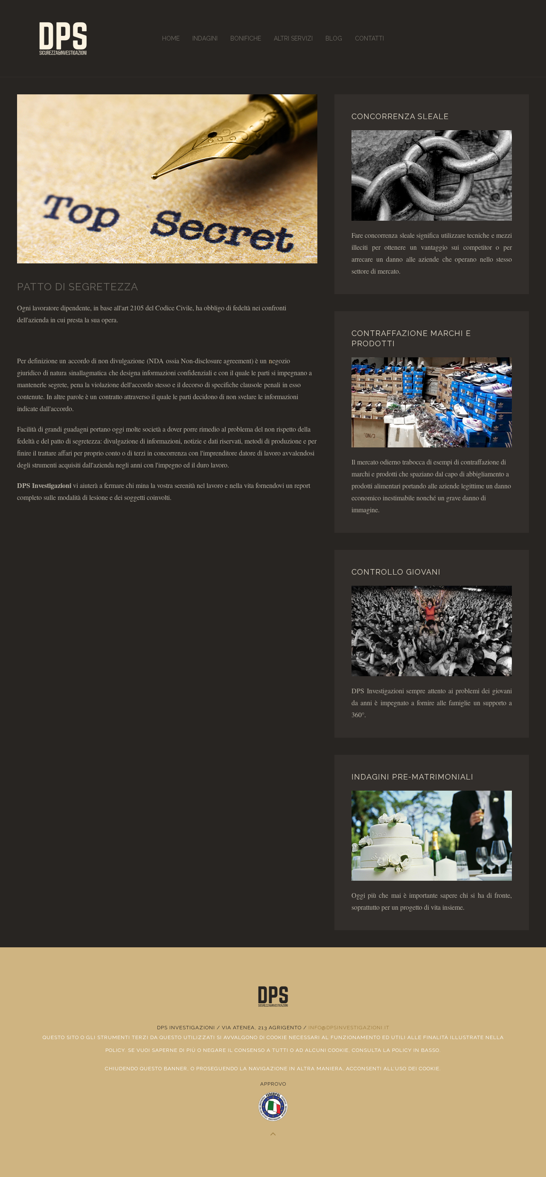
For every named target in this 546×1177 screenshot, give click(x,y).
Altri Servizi (293, 38)
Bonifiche (245, 38)
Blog (333, 38)
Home (171, 38)
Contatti (369, 38)
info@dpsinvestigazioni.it (348, 1028)
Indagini (205, 38)
